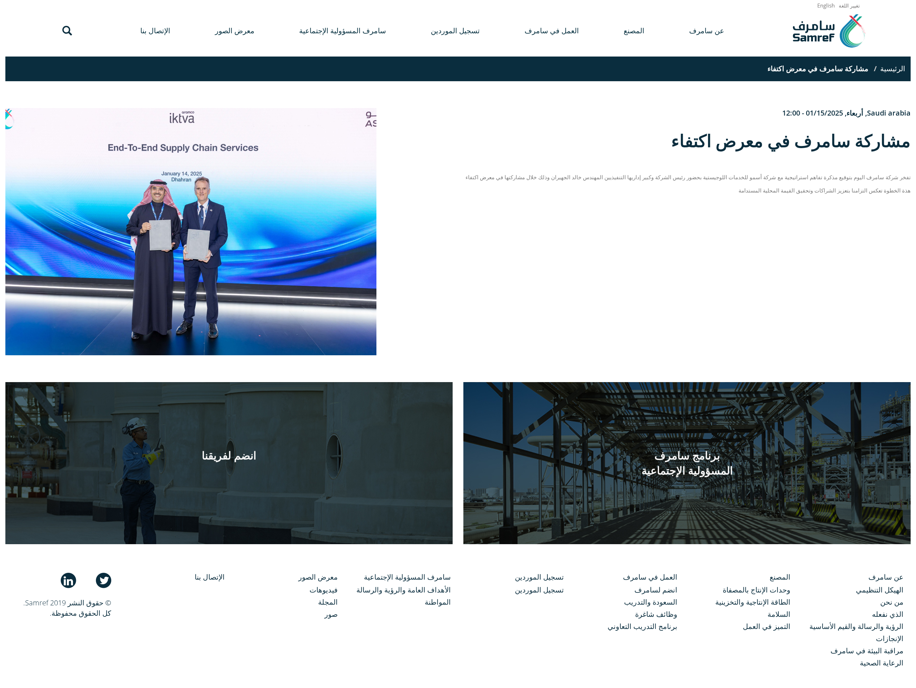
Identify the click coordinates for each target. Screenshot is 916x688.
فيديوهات (324, 590)
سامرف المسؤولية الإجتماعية (342, 30)
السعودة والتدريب (650, 602)
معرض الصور (234, 30)
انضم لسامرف (655, 590)
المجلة (328, 602)
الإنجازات (889, 638)
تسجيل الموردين (455, 30)
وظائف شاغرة (656, 614)
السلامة (779, 614)
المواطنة (438, 602)
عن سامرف (706, 30)
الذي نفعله (887, 614)
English (826, 5)
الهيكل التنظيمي (879, 590)
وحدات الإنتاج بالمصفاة (756, 590)
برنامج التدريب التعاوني (642, 626)
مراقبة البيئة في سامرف (866, 650)
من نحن (891, 602)
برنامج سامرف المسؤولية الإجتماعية (687, 463)
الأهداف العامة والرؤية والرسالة (403, 590)
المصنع (634, 30)
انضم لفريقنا (229, 455)
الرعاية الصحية (881, 663)
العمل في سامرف (552, 30)
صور (331, 614)
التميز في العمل (766, 626)
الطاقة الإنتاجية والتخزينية (752, 602)
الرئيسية (892, 68)
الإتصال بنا (155, 30)
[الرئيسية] (829, 31)
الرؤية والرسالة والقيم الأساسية (856, 626)
